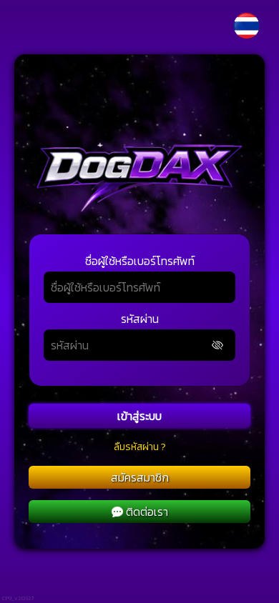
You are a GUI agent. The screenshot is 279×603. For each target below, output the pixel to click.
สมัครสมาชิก (140, 477)
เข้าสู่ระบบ (139, 415)
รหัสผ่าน (140, 318)
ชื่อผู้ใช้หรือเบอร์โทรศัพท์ (140, 260)
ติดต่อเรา (147, 511)
